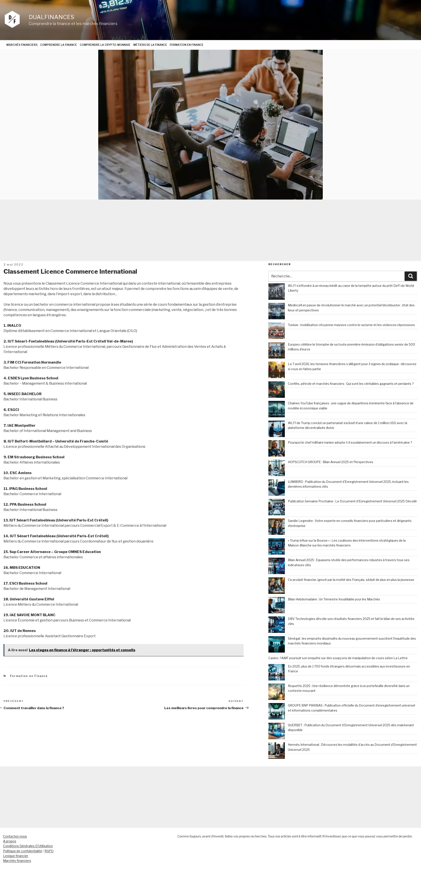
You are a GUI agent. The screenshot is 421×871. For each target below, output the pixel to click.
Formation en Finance (186, 44)
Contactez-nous (15, 836)
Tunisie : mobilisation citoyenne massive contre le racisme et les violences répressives (351, 325)
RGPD (49, 851)
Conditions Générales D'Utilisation (28, 846)
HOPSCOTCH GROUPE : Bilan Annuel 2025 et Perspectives (330, 462)
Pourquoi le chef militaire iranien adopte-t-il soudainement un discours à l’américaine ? (350, 442)
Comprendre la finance (58, 44)
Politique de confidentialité (22, 851)
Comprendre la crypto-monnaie (105, 44)
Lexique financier (15, 856)
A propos (9, 841)
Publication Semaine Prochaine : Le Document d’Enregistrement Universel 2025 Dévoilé (352, 501)
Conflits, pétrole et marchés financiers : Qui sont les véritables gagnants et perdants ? (351, 384)
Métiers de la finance (150, 44)
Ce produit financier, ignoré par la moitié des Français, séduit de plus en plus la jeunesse (351, 580)
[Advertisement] (210, 230)
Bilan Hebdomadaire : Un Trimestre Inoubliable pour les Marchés (334, 599)
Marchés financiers (21, 44)
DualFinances (51, 17)
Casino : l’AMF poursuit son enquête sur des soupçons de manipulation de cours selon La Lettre (338, 658)
